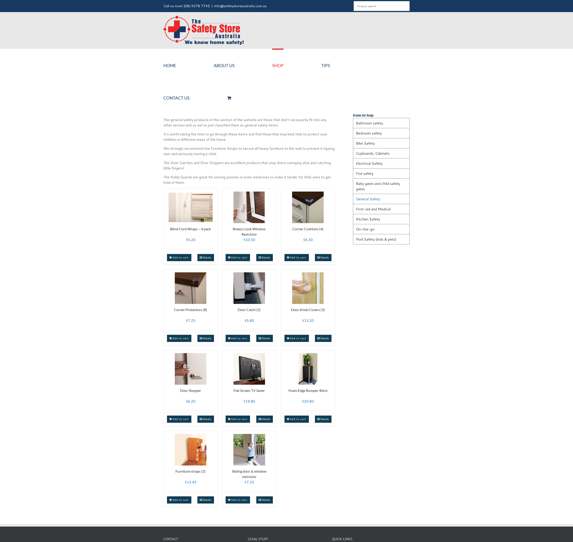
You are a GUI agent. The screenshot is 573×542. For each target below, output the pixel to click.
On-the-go (365, 229)
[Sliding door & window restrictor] (249, 447)
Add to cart (180, 257)
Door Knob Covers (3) (308, 309)
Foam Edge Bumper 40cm (308, 390)
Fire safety (364, 173)
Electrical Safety (369, 163)
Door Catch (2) (249, 309)
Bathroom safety (369, 123)
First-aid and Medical (373, 208)
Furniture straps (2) (190, 471)
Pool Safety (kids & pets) (376, 239)
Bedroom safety (369, 133)
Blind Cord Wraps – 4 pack (190, 229)
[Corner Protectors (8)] (190, 286)
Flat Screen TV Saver (249, 390)
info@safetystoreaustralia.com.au (240, 6)
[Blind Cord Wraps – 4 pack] (190, 205)
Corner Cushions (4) (307, 229)
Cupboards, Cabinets (372, 153)
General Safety (368, 198)
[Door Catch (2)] (249, 286)
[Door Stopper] (190, 366)
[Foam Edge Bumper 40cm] (308, 366)
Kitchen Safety (368, 219)
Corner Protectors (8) (190, 309)
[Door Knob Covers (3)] (308, 286)
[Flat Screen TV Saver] (249, 366)
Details (207, 257)
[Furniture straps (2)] (190, 447)
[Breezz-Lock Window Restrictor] (249, 205)
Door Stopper (190, 390)
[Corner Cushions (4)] (308, 205)
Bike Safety (365, 143)
